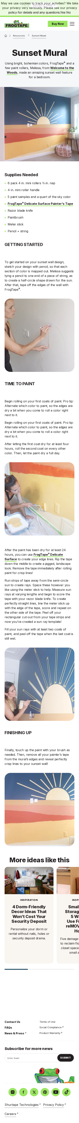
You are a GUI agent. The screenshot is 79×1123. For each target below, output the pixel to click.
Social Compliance (51, 1027)
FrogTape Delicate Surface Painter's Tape (40, 204)
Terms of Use (47, 1021)
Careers (10, 1114)
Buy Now (58, 23)
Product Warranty (50, 1033)
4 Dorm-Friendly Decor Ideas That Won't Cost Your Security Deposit (29, 914)
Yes (62, 12)
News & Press (14, 1033)
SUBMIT (65, 1057)
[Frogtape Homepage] (17, 24)
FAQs (8, 1027)
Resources (19, 35)
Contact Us (12, 1021)
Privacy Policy (53, 1105)
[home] (6, 35)
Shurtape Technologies (22, 1105)
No (68, 12)
